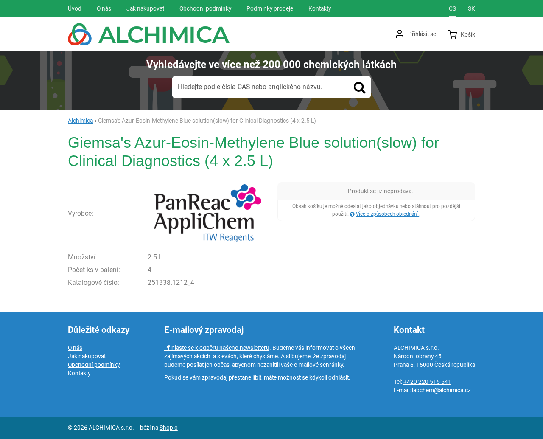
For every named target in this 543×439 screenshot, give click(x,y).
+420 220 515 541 (427, 381)
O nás (75, 347)
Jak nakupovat (87, 356)
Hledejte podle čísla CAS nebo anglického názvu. (250, 87)
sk (471, 8)
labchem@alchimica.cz (441, 390)
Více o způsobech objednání (387, 214)
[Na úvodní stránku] (149, 34)
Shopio (169, 427)
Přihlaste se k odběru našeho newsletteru (216, 347)
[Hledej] (359, 87)
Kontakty (79, 373)
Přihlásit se (422, 34)
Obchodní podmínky (94, 364)
